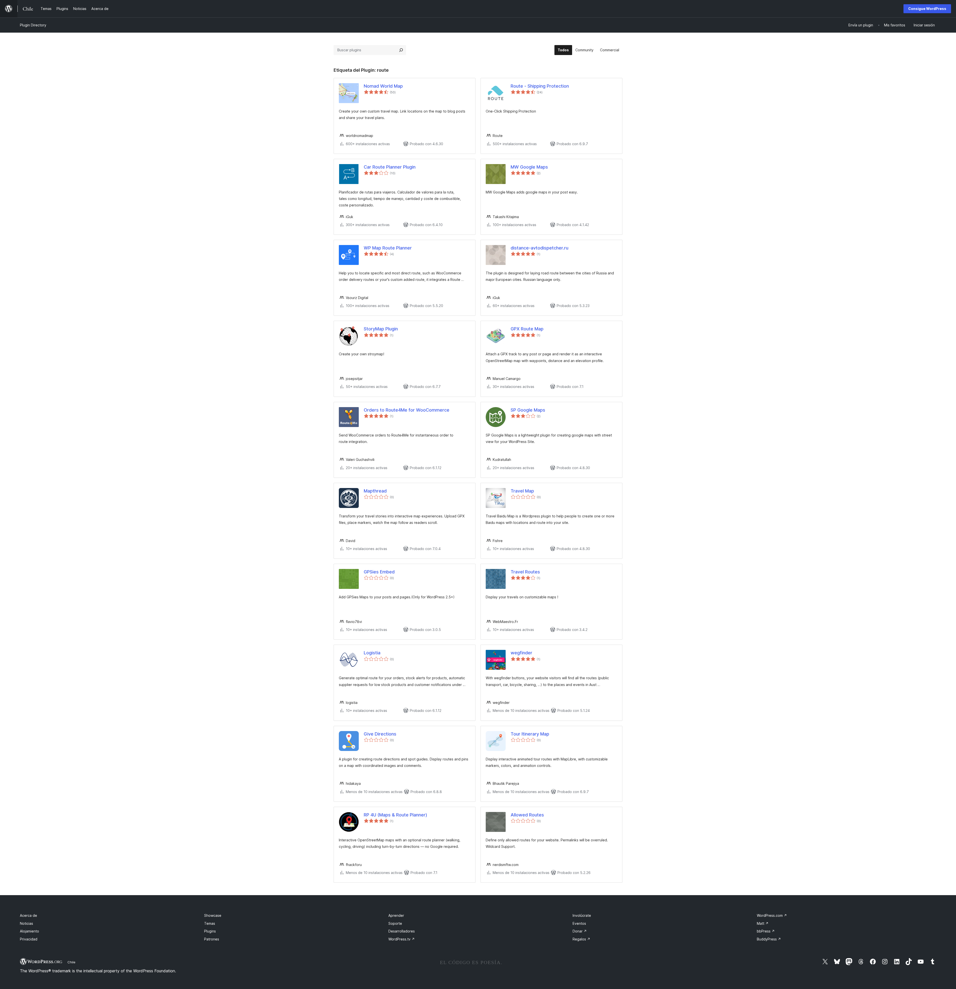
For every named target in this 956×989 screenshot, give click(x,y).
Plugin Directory (33, 25)
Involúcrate (582, 915)
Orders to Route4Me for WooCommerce (406, 410)
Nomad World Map (383, 86)
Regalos (581, 939)
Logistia (372, 652)
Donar (580, 931)
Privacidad (28, 939)
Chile (71, 962)
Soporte (395, 923)
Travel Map (522, 491)
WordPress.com (772, 915)
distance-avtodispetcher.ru (539, 247)
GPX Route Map (527, 328)
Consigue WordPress (927, 8)
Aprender (396, 915)
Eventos (579, 923)
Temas (209, 923)
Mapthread (375, 491)
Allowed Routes (527, 814)
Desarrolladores (401, 931)
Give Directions (380, 734)
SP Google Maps (528, 410)
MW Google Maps (529, 167)
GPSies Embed (379, 571)
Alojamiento (29, 931)
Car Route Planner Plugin (390, 167)
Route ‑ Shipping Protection (540, 86)
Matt (763, 923)
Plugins (210, 931)
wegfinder (521, 652)
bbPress (766, 931)
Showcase (212, 915)
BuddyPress (769, 939)
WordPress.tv (401, 939)
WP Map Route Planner (388, 247)
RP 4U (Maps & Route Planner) (395, 814)
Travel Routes (525, 571)
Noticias (26, 923)
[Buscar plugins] (401, 50)
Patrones (211, 939)
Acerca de (28, 915)
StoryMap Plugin (381, 328)
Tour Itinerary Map (530, 734)
